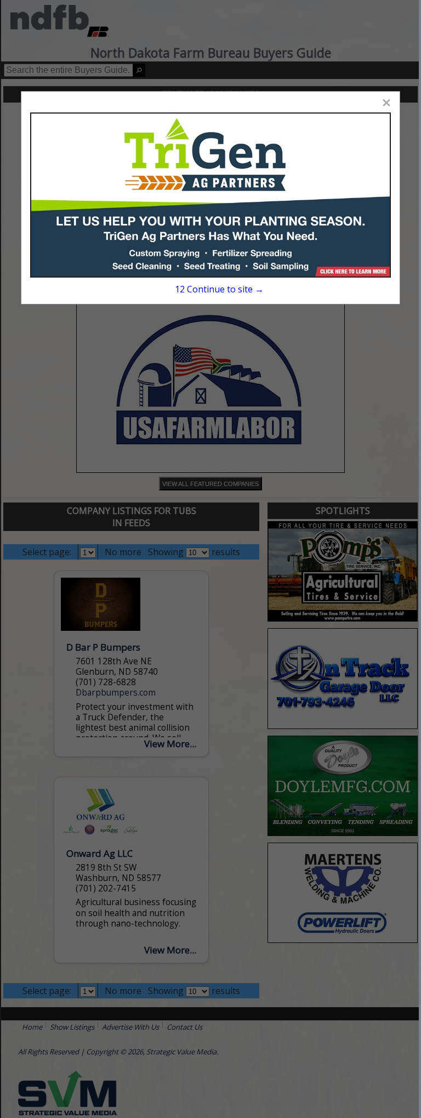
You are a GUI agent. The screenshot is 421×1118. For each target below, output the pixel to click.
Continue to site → (219, 289)
